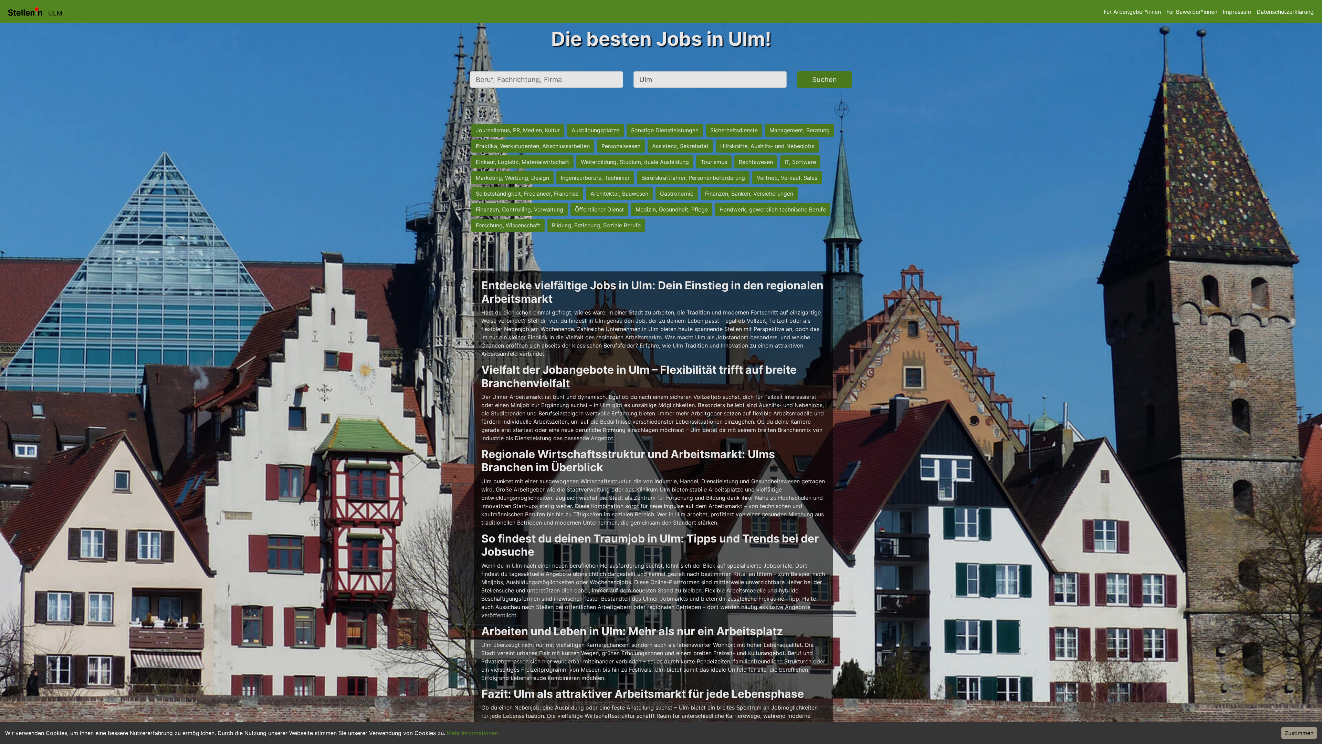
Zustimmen (1299, 733)
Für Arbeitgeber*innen (1132, 11)
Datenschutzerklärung (1285, 11)
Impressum (1237, 11)
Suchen (824, 79)
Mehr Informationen (472, 733)
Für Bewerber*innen (1191, 11)
